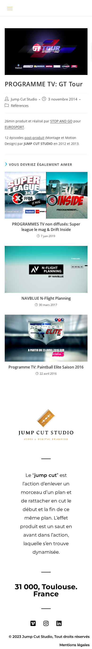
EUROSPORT (14, 127)
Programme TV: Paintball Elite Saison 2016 (46, 367)
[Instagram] (46, 623)
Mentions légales (74, 645)
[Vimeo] (33, 623)
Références (20, 105)
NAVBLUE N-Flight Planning (46, 298)
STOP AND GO (61, 121)
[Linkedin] (59, 623)
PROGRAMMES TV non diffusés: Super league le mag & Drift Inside (46, 226)
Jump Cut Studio (24, 99)
